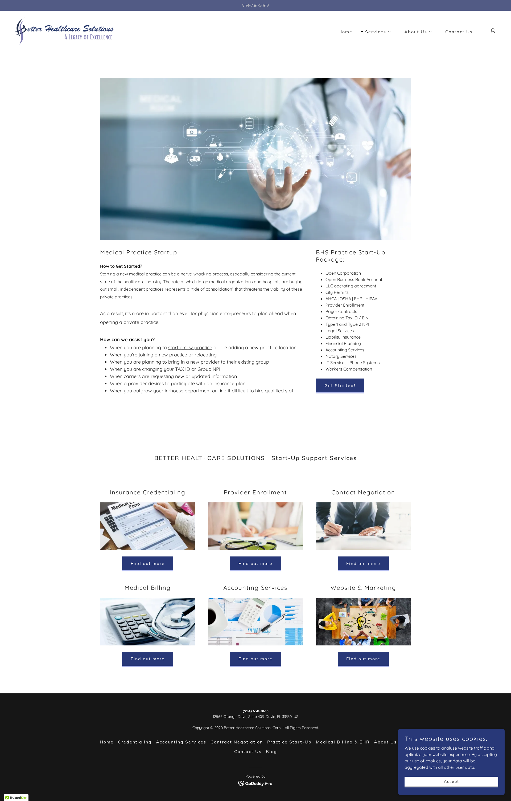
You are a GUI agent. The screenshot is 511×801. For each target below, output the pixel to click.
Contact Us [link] (459, 31)
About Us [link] (385, 742)
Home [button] (107, 742)
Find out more (148, 563)
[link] (63, 30)
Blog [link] (271, 751)
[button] (376, 32)
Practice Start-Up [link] (289, 742)
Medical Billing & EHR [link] (343, 742)
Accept (451, 781)
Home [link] (345, 31)
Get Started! (340, 385)
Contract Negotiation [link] (237, 742)
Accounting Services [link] (181, 742)
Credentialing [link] (135, 742)
